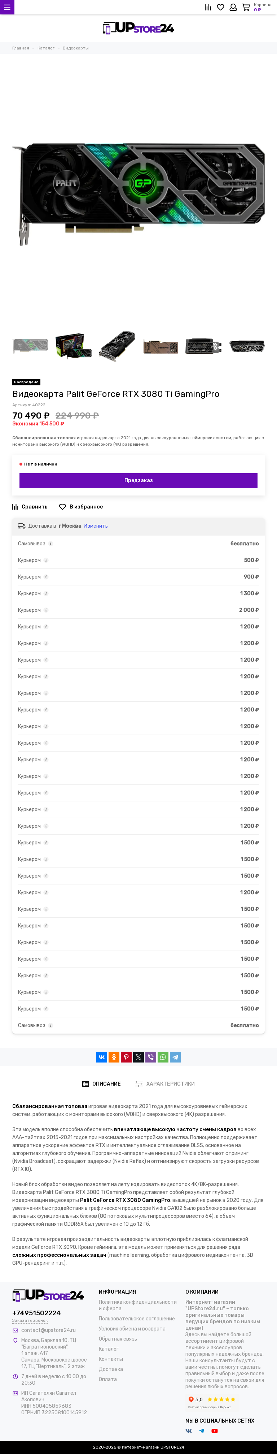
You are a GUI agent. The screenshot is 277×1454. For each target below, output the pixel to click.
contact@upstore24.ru (48, 1330)
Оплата (108, 1379)
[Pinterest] (126, 1057)
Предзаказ (138, 480)
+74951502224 (36, 1313)
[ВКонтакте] (101, 1057)
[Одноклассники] (114, 1057)
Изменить (96, 526)
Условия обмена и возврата (132, 1329)
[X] (138, 1057)
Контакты (111, 1359)
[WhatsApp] (163, 1057)
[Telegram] (175, 1057)
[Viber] (150, 1057)
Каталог (109, 1349)
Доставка (111, 1369)
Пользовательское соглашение (137, 1319)
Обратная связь (118, 1339)
